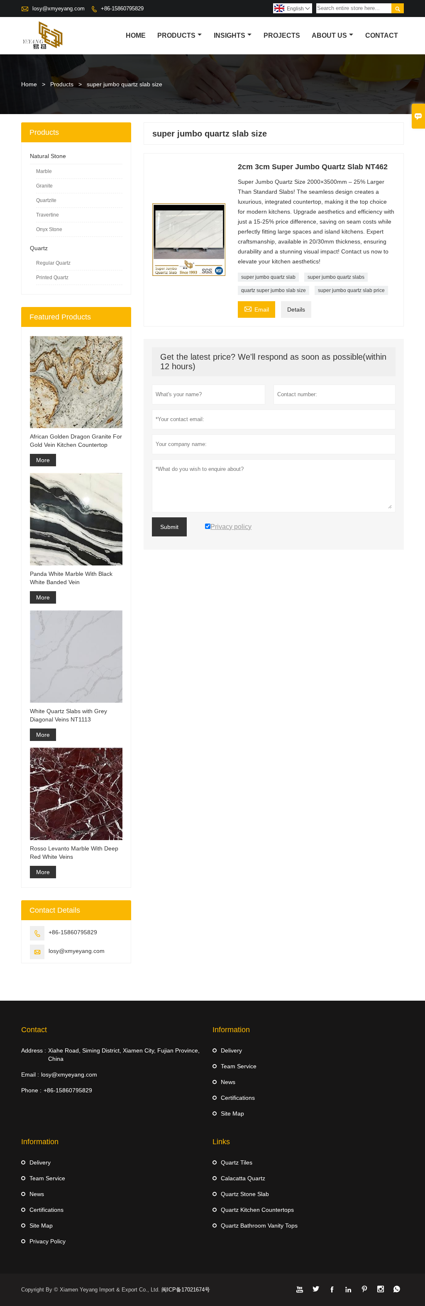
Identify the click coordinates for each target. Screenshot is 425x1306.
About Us (329, 35)
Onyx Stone (49, 229)
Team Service (238, 1066)
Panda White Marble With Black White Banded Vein (71, 577)
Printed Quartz (52, 277)
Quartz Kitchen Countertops (257, 1209)
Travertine (47, 215)
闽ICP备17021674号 (185, 1290)
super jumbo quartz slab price (351, 290)
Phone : (31, 1090)
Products (176, 35)
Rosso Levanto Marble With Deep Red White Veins (74, 852)
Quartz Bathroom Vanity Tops (259, 1225)
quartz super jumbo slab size (273, 290)
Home (136, 35)
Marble (44, 171)
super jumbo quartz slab (268, 277)
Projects (282, 35)
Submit (169, 527)
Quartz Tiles (236, 1162)
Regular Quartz (53, 263)
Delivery (231, 1050)
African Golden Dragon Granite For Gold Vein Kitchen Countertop (76, 440)
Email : (30, 1074)
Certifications (238, 1097)
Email (256, 308)
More (43, 460)
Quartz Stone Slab (245, 1194)
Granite (44, 186)
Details (296, 309)
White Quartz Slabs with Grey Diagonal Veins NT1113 (68, 715)
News (228, 1082)
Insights (229, 35)
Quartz (39, 248)
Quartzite (46, 200)
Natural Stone (48, 156)
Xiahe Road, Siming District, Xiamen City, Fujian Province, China (124, 1054)
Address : (33, 1050)
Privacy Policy (47, 1241)
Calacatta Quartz (243, 1178)
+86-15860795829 (122, 8)
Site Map (232, 1113)
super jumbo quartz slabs (336, 277)
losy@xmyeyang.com (58, 8)
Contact (381, 35)
